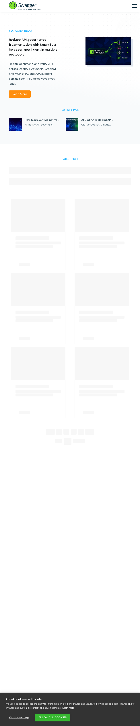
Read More (20, 94)
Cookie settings (19, 717)
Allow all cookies (52, 717)
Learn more (68, 707)
